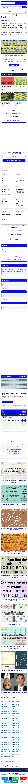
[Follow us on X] (16, 451)
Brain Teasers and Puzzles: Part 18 (10, 742)
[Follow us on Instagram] (14, 451)
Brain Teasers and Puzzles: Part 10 (10, 723)
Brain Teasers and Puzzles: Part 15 (10, 735)
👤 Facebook (4, 778)
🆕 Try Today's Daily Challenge (14, 160)
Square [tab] (4, 417)
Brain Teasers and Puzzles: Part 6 (10, 713)
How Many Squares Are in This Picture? (14, 670)
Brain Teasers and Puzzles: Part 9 (10, 721)
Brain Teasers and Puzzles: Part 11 (10, 725)
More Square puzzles (6, 444)
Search (24, 7)
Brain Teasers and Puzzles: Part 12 (10, 728)
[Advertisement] (14, 135)
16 (15, 435)
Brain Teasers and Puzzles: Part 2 (10, 704)
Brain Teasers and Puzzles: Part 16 (10, 737)
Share (24, 444)
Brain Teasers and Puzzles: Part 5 (10, 711)
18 (15, 432)
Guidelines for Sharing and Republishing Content (11, 766)
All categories (15, 444)
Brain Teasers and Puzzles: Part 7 (10, 716)
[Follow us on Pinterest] (9, 451)
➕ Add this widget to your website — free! (10, 446)
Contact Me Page (4, 765)
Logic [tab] (17, 417)
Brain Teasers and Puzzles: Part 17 (10, 740)
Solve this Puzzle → (7, 401)
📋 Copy (21, 781)
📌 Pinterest (23, 778)
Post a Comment (14, 116)
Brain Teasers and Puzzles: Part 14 (10, 732)
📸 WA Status (15, 781)
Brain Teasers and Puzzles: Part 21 (10, 749)
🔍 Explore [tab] (23, 417)
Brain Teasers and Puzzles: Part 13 (10, 730)
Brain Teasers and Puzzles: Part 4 (10, 709)
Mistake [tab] (10, 417)
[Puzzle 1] (11, 441)
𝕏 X (10, 778)
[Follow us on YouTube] (12, 451)
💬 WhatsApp (16, 778)
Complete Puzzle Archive (7, 756)
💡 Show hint (4, 430)
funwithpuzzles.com (16, 453)
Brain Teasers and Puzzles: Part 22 (10, 751)
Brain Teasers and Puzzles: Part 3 (10, 706)
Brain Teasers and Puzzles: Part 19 (10, 744)
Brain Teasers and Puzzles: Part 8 (10, 718)
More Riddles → (14, 156)
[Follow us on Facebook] (18, 451)
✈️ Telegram (7, 781)
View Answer (14, 65)
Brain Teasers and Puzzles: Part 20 (10, 747)
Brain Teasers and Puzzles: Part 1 (10, 702)
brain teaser (10, 27)
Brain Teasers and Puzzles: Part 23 (10, 754)
